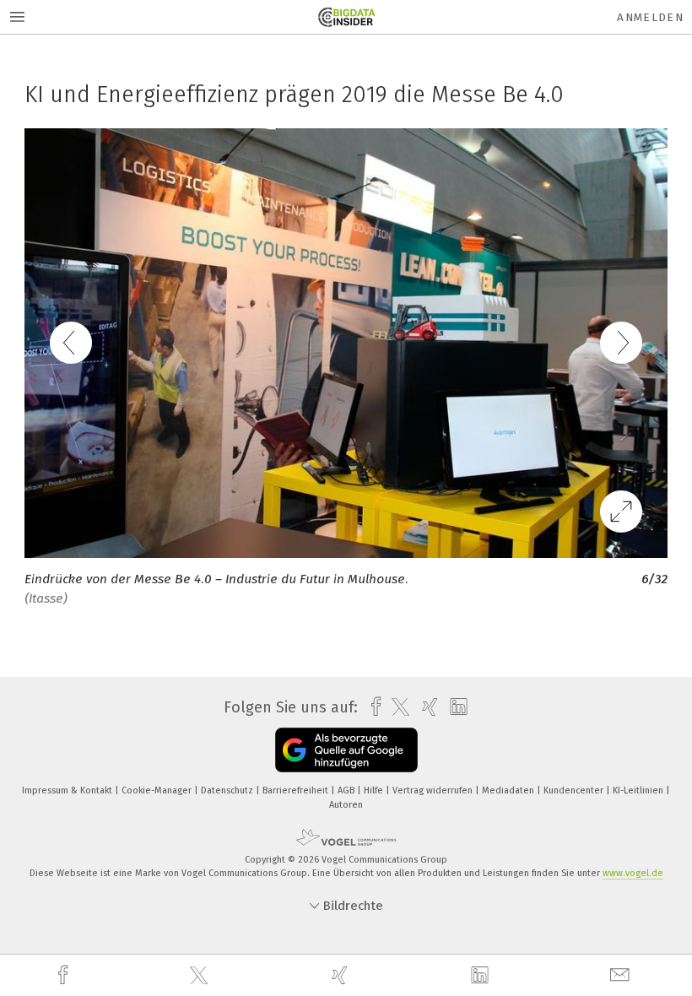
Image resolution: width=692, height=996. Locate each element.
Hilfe (375, 790)
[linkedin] (482, 976)
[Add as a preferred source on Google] (346, 750)
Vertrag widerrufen (433, 790)
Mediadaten (509, 790)
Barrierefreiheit (296, 790)
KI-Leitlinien (639, 790)
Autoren (346, 804)
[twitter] (200, 976)
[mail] (622, 975)
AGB (347, 790)
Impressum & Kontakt (68, 790)
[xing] (342, 975)
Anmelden (650, 17)
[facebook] (65, 975)
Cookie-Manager (158, 790)
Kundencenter (574, 790)
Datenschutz (228, 790)
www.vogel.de (633, 873)
